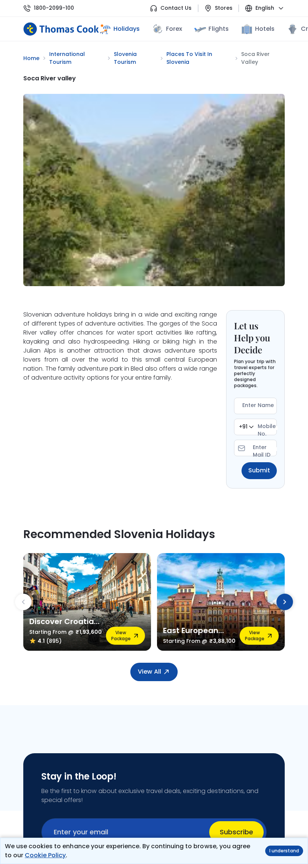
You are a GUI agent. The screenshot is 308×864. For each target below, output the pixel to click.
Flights (218, 28)
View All (149, 671)
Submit (259, 470)
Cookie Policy (45, 855)
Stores (224, 8)
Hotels (265, 28)
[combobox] (246, 427)
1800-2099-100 (54, 8)
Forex (174, 28)
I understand (284, 850)
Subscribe (236, 832)
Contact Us (176, 8)
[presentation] (23, 602)
